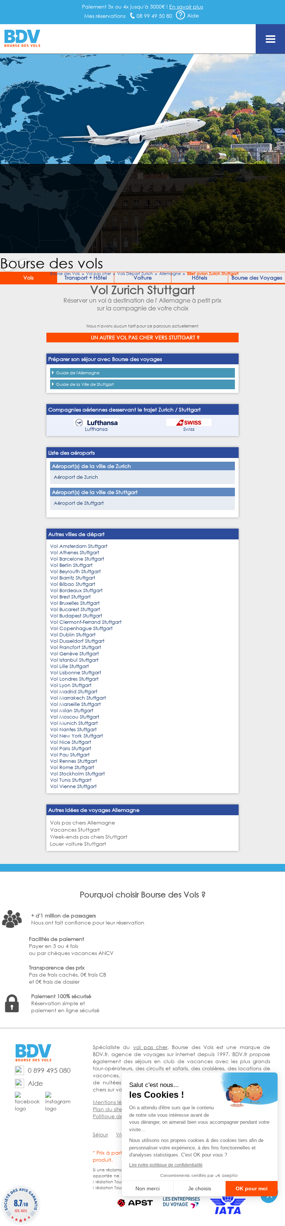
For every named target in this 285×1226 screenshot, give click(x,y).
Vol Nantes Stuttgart (73, 729)
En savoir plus (186, 6)
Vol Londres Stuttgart (74, 679)
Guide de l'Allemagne (77, 373)
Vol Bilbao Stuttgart (72, 584)
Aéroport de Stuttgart (79, 503)
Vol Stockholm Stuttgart (77, 774)
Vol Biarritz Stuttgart (72, 578)
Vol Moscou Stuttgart (74, 717)
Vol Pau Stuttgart (69, 755)
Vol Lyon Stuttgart (70, 685)
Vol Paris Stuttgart (70, 748)
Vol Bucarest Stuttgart (75, 609)
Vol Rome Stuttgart (72, 767)
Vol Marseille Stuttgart (75, 704)
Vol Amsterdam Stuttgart (78, 546)
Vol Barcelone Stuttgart (77, 559)
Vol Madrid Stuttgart (73, 691)
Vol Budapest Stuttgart (76, 616)
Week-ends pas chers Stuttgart (88, 836)
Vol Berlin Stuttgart (71, 565)
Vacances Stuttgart (75, 829)
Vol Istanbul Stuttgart (74, 660)
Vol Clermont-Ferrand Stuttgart (85, 622)
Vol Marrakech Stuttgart (78, 698)
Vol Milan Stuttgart (71, 710)
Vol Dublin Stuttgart (72, 635)
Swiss (188, 429)
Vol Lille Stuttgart (69, 666)
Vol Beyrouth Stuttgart (75, 571)
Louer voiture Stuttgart (78, 843)
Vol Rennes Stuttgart (73, 761)
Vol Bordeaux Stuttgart (76, 590)
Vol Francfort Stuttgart (75, 647)
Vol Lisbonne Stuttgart (75, 673)
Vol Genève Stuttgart (74, 654)
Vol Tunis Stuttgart (70, 780)
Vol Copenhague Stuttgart (81, 628)
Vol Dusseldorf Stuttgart (77, 641)
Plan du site (107, 1109)
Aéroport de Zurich (76, 477)
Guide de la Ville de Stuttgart (85, 384)
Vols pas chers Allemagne (82, 822)
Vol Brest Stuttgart (70, 597)
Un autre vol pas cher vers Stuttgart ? (145, 337)
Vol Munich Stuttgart (74, 723)
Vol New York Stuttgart (76, 736)
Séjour (100, 1134)
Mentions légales (114, 1102)
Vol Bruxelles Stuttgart (74, 603)
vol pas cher (150, 1047)
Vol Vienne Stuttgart (73, 786)
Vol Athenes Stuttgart (74, 552)
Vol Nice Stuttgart (70, 742)
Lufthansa (96, 429)
